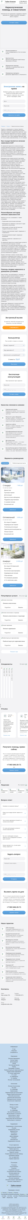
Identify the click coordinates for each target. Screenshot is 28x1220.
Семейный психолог (14, 1170)
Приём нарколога (14, 1149)
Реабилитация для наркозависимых (14, 1070)
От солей (14, 1075)
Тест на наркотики (14, 1157)
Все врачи (22, 664)
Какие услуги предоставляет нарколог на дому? (12, 813)
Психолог (13, 1168)
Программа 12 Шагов (14, 1068)
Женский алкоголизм (14, 1096)
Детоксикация (14, 1061)
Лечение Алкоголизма (14, 1086)
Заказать (20, 607)
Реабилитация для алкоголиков (14, 1092)
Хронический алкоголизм (14, 1097)
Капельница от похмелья (14, 1120)
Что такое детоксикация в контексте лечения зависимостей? (11, 829)
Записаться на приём (14, 115)
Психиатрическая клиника (14, 1171)
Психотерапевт (14, 1166)
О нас (14, 1049)
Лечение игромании (14, 1178)
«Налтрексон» (14, 1139)
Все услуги (22, 595)
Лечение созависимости (14, 1181)
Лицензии (14, 1050)
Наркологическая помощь (14, 1147)
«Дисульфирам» (14, 1136)
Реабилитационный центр (19, 463)
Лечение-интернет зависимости (14, 1179)
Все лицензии (21, 784)
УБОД (14, 1063)
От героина (14, 1078)
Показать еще (14, 651)
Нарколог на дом (13, 1152)
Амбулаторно (14, 1091)
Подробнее (7, 607)
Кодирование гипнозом (14, 1141)
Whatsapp (17, 999)
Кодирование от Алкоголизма (14, 1126)
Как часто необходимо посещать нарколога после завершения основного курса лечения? (12, 837)
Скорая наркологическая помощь (14, 1153)
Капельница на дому (14, 1116)
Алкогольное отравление (14, 1100)
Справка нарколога (14, 1158)
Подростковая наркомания (14, 1071)
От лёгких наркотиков (14, 1073)
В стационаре (14, 1089)
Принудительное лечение (14, 1099)
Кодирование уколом (14, 1129)
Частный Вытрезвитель (14, 1112)
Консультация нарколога (14, 1150)
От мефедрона (14, 1076)
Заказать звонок (23, 2)
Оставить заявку (14, 394)
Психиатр (14, 1165)
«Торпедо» (14, 1137)
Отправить (14, 879)
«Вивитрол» (14, 1134)
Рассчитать (14, 364)
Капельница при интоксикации (14, 1118)
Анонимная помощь (14, 1155)
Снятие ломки (14, 1060)
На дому (14, 1087)
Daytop (14, 1066)
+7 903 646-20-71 (23, 1)
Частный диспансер (14, 1065)
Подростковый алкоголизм (14, 1094)
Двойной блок (14, 1131)
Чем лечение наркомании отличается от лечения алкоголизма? (12, 821)
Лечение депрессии (14, 1173)
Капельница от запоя (14, 1115)
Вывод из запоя (14, 1107)
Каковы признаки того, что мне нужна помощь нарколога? (11, 846)
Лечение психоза (14, 1174)
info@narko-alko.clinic (6, 1004)
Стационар (5, 463)
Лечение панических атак (14, 1176)
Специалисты (14, 1052)
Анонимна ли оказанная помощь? (11, 806)
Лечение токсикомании (14, 1079)
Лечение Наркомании (14, 1058)
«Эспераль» (14, 1133)
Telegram (3, 999)
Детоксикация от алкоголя (14, 1113)
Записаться (13, 509)
